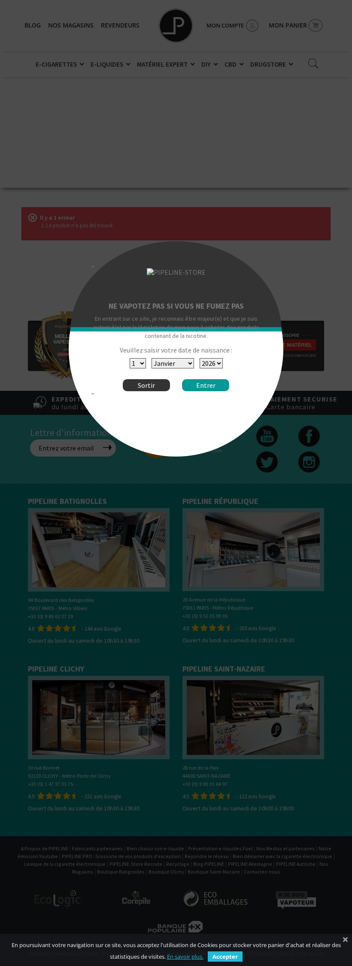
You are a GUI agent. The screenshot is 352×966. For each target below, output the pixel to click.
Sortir (146, 385)
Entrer (205, 385)
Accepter (225, 956)
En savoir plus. (185, 956)
